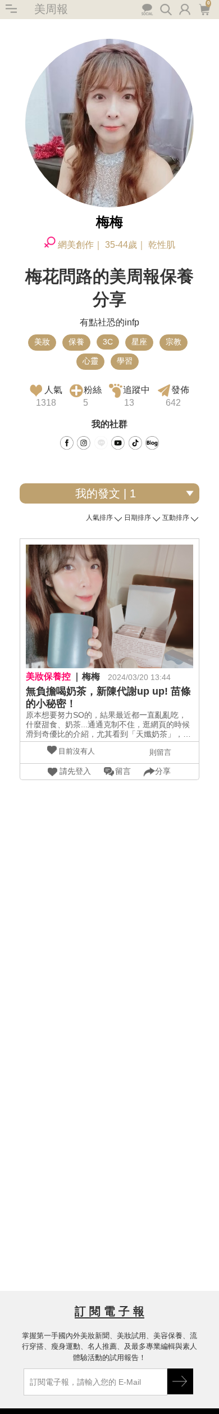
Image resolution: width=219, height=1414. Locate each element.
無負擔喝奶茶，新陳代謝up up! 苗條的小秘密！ (108, 697)
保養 (76, 341)
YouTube (118, 443)
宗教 (173, 341)
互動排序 (175, 518)
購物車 (203, 8)
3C (108, 341)
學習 (125, 360)
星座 (139, 341)
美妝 (42, 341)
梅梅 (91, 676)
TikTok (135, 443)
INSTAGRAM (83, 443)
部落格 (152, 443)
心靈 (90, 360)
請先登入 (75, 771)
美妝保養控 (48, 676)
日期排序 (137, 518)
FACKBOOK (67, 443)
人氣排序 (99, 518)
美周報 (51, 9)
